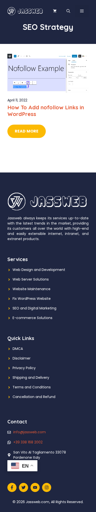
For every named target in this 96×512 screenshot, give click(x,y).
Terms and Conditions (32, 387)
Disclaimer (22, 358)
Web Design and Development (39, 269)
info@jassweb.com (29, 432)
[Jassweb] (25, 11)
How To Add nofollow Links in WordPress (45, 110)
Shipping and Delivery (31, 377)
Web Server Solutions (31, 279)
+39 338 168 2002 (28, 442)
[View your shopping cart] (55, 11)
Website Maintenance (31, 288)
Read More (26, 131)
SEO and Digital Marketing (34, 308)
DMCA (18, 348)
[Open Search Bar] (68, 11)
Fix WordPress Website (32, 298)
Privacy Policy (24, 367)
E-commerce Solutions (32, 317)
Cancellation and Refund (34, 396)
